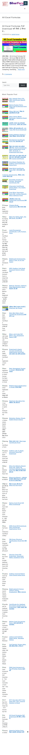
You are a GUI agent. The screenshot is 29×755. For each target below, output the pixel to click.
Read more (21, 69)
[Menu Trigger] (25, 3)
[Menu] (25, 8)
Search (4, 82)
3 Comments (8, 74)
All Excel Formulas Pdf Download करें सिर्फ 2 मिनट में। (14, 28)
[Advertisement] (14, 743)
